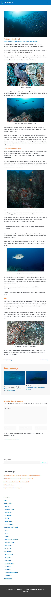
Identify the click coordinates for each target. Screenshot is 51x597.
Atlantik (20, 41)
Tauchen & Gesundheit (11, 572)
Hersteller (8, 560)
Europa (7, 536)
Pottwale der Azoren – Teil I (11, 387)
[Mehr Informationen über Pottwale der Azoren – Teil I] (14, 378)
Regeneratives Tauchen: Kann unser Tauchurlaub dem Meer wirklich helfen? (22, 475)
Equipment (8, 557)
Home (5, 500)
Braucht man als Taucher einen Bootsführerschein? (16, 482)
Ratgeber (7, 569)
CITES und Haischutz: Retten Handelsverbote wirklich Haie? (18, 478)
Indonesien (8, 545)
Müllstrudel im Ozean (9, 485)
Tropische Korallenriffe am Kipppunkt (13, 488)
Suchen (44, 462)
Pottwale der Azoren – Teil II (33, 386)
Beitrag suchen (7, 459)
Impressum (25, 591)
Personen (7, 566)
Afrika (6, 530)
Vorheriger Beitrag (6, 360)
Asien (6, 533)
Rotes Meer (8, 521)
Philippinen (8, 548)
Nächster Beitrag (45, 360)
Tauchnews (8, 575)
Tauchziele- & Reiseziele (11, 527)
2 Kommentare (29, 387)
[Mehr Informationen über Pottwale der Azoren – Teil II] (36, 377)
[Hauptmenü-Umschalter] (48, 2)
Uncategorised (8, 578)
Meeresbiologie (9, 563)
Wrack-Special (9, 524)
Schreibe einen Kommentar (10, 41)
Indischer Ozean (9, 509)
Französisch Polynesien (12, 539)
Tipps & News (8, 551)
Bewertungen (9, 554)
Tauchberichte (8, 503)
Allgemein (6, 497)
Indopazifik (8, 512)
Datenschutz (41, 589)
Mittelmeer (8, 515)
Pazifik (7, 518)
